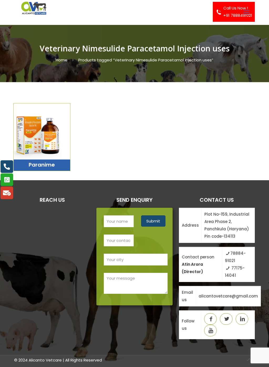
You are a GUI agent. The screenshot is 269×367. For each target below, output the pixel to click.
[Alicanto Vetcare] (33, 12)
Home (62, 60)
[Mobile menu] (246, 12)
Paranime (42, 164)
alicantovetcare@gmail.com (228, 296)
